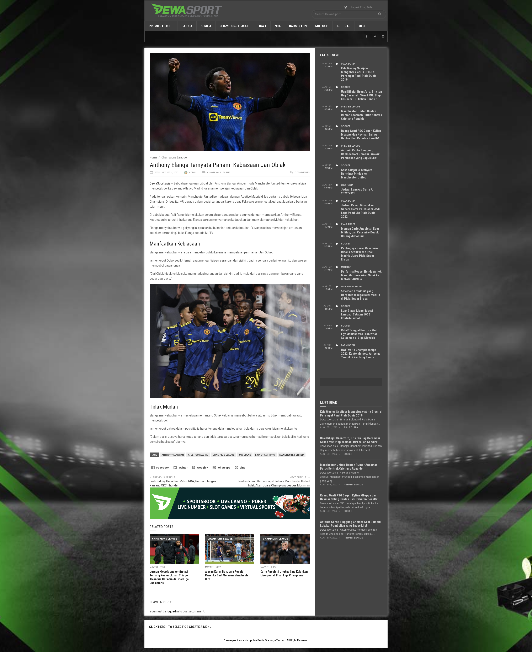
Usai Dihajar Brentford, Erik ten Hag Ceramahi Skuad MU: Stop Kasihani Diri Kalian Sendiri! (361, 95)
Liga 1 (261, 26)
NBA (278, 26)
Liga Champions (265, 455)
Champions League (234, 26)
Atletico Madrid (198, 455)
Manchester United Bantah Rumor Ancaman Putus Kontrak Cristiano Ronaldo (361, 115)
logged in (173, 611)
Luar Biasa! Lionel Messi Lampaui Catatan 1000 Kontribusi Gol (357, 314)
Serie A (206, 26)
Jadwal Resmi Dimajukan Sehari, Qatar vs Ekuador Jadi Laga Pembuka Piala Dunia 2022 (360, 210)
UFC (362, 26)
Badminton (298, 26)
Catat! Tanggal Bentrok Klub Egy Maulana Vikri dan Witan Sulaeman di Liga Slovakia (359, 334)
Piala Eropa (348, 224)
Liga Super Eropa (351, 286)
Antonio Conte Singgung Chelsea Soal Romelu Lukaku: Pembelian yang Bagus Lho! (360, 154)
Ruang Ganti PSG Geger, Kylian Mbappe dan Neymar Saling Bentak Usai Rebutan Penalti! (361, 134)
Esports (343, 26)
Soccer (345, 87)
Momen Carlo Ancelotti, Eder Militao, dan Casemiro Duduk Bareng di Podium (360, 232)
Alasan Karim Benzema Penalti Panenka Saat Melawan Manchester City (227, 575)
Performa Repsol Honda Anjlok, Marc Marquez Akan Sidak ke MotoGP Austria (361, 275)
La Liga (187, 26)
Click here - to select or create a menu (180, 626)
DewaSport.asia (160, 183)
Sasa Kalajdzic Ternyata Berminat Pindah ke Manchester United (356, 173)
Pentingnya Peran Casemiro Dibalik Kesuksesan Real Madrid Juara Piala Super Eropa (359, 253)
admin (193, 172)
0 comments (302, 172)
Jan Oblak (245, 455)
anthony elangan (173, 455)
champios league (223, 455)
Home (154, 157)
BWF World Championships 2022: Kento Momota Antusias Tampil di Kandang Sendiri (360, 353)
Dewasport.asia (234, 640)
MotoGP (321, 26)
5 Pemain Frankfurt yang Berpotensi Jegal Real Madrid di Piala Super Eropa (360, 294)
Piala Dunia (348, 63)
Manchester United (291, 455)
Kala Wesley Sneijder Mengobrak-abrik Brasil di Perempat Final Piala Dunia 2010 (358, 73)
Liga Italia (347, 185)
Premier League (161, 26)
